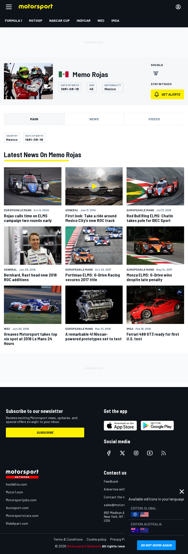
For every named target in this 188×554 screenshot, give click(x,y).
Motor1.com (14, 492)
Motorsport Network (84, 546)
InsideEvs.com (16, 484)
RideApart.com (17, 523)
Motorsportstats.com (22, 515)
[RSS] (163, 453)
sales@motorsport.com (121, 505)
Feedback (111, 481)
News (94, 119)
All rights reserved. (117, 546)
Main (34, 119)
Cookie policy (96, 539)
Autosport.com (17, 508)
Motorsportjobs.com (21, 500)
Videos (154, 119)
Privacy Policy (120, 539)
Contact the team (117, 497)
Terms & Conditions (68, 539)
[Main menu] (9, 7)
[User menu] (178, 7)
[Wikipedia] (156, 73)
